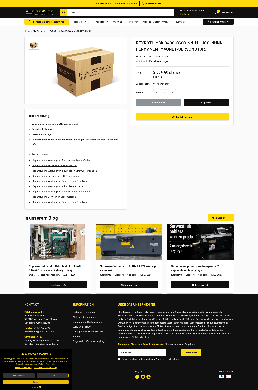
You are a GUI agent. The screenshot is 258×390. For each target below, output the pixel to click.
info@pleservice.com (43, 331)
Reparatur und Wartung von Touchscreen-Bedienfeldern (61, 160)
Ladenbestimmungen (84, 312)
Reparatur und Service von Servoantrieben (54, 165)
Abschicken (191, 352)
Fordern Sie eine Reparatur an (48, 21)
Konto (183, 13)
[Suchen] (63, 12)
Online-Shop (219, 21)
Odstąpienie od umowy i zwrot (88, 331)
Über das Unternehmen (155, 21)
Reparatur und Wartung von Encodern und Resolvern (60, 181)
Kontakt (180, 21)
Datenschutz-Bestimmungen (88, 321)
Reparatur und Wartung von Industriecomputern (57, 186)
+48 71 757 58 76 (42, 327)
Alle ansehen (219, 217)
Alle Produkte (39, 31)
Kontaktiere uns (184, 116)
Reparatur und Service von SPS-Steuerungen (55, 175)
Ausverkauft (158, 102)
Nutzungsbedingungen (85, 316)
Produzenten (101, 21)
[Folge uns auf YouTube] (143, 377)
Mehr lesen (56, 284)
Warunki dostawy (82, 326)
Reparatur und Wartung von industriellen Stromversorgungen (64, 170)
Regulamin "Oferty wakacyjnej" (89, 341)
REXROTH (140, 56)
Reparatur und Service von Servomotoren (54, 196)
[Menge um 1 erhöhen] (172, 92)
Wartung (117, 21)
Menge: (140, 92)
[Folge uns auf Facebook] (137, 377)
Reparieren (80, 21)
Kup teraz (206, 102)
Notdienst (133, 21)
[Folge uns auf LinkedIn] (148, 377)
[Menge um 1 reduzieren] (156, 92)
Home (27, 31)
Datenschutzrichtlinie (167, 359)
